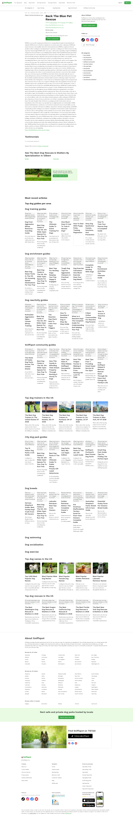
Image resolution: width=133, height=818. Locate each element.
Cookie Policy (32, 813)
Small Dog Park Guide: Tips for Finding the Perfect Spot (103, 454)
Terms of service (25, 772)
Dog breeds (62, 2)
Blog (25, 2)
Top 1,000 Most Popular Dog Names (31, 578)
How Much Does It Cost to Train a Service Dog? (66, 226)
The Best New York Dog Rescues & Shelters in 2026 (100, 609)
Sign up (127, 2)
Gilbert (71, 22)
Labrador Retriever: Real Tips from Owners (53, 505)
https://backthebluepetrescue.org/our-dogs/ (37, 130)
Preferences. (68, 813)
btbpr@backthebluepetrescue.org (54, 27)
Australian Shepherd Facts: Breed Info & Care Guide (91, 505)
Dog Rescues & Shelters (89, 79)
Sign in (120, 2)
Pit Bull (26, 159)
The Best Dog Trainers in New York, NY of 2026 (99, 417)
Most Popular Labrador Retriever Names (99, 578)
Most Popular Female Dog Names (64, 578)
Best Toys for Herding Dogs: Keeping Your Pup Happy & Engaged (54, 275)
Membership (55, 772)
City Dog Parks (87, 66)
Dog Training (40, 8)
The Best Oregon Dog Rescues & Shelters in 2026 (49, 609)
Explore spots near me (60, 175)
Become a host (71, 2)
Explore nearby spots (89, 25)
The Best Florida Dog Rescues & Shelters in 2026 (82, 609)
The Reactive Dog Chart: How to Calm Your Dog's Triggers (52, 321)
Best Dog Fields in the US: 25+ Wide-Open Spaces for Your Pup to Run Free (42, 232)
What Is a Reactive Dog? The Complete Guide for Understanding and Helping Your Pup (78, 323)
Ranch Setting (89, 375)
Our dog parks (18, 2)
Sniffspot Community (89, 8)
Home (53, 766)
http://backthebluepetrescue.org (54, 25)
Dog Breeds (86, 68)
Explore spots (55, 769)
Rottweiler (56, 159)
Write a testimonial (52, 38)
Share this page (90, 44)
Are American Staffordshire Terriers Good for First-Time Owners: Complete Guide (78, 513)
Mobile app (55, 783)
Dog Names (86, 77)
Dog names (32, 2)
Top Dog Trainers (88, 64)
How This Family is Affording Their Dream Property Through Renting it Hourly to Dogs (54, 370)
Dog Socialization (88, 70)
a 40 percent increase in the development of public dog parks (29, 377)
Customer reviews (57, 777)
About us (23, 766)
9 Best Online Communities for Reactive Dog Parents (91, 317)
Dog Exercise (87, 72)
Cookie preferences (26, 777)
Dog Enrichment (72, 8)
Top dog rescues (41, 2)
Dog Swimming (87, 75)
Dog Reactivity (56, 8)
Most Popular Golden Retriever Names (83, 578)
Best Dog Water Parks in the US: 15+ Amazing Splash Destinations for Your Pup (30, 278)
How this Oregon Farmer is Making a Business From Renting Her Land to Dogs (78, 368)
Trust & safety (25, 769)
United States (53, 22)
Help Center (24, 780)
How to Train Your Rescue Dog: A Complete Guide (103, 226)
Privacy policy (25, 775)
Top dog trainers (52, 2)
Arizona (63, 22)
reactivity (66, 329)
